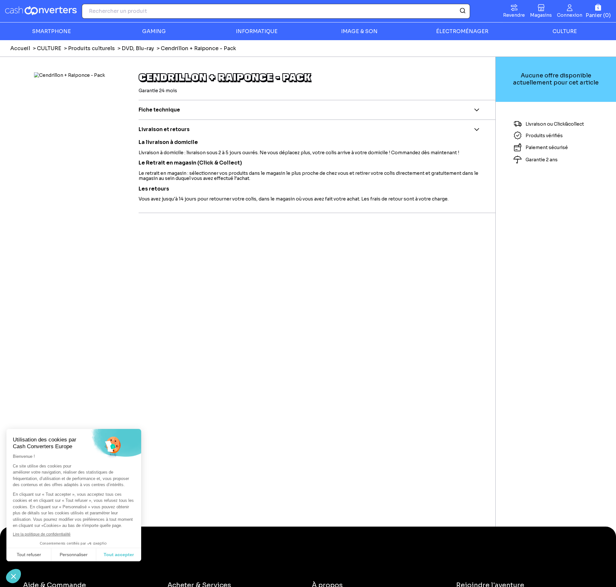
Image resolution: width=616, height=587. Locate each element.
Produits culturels (91, 48)
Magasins (541, 15)
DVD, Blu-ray (138, 48)
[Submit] (462, 11)
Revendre (514, 15)
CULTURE (49, 48)
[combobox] (276, 11)
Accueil (20, 48)
